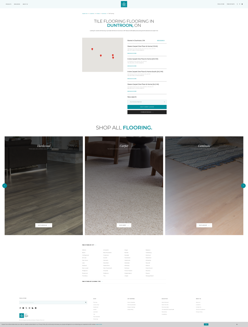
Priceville (105, 270)
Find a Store (221, 4)
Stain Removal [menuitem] (165, 302)
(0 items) (242, 4)
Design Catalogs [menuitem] (131, 307)
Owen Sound (149, 268)
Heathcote (127, 260)
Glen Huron (85, 260)
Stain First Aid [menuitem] (165, 304)
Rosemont (85, 273)
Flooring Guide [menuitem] (165, 307)
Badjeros (148, 250)
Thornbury (85, 275)
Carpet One (85, 13)
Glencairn (105, 260)
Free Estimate (230, 4)
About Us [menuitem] (198, 302)
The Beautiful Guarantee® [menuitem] (168, 309)
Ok (206, 324)
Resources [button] (17, 4)
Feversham (127, 257)
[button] (237, 4)
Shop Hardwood (42, 225)
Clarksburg (148, 252)
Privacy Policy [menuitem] (199, 311)
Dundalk (127, 255)
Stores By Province (146, 112)
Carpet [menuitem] (94, 309)
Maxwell (148, 263)
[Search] (164, 102)
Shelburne (106, 273)
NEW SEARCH (161, 40)
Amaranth (106, 250)
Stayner (148, 273)
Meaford (84, 265)
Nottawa (127, 268)
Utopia (126, 275)
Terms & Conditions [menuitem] (200, 309)
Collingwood (85, 255)
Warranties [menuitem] (164, 311)
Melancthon (106, 265)
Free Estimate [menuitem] (96, 316)
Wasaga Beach (150, 275)
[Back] (4, 185)
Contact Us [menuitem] (198, 307)
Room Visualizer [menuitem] (131, 302)
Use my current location (147, 106)
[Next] (243, 185)
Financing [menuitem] (95, 319)
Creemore (106, 255)
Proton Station (128, 270)
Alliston (84, 250)
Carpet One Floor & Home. (29, 320)
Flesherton (148, 257)
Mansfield (106, 263)
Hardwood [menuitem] (95, 307)
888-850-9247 (131, 88)
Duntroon (104, 13)
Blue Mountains (107, 252)
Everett (105, 257)
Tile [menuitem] (94, 314)
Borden (126, 252)
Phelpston (85, 270)
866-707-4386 (131, 50)
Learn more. (99, 324)
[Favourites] (239, 4)
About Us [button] (25, 4)
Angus (126, 250)
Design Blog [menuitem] (130, 309)
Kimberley (148, 260)
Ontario (98, 13)
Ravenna (148, 270)
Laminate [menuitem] (95, 311)
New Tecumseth (107, 268)
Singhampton (128, 273)
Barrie (83, 252)
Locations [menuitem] (198, 304)
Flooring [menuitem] (95, 302)
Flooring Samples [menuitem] (131, 304)
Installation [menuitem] (164, 314)
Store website (139, 50)
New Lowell (85, 268)
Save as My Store (131, 53)
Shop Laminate (203, 225)
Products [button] (8, 4)
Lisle (83, 263)
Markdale (127, 263)
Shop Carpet (122, 225)
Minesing (127, 265)
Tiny (104, 275)
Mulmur (148, 265)
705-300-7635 (131, 75)
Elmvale (84, 257)
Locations (92, 13)
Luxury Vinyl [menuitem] (96, 304)
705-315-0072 (130, 63)
